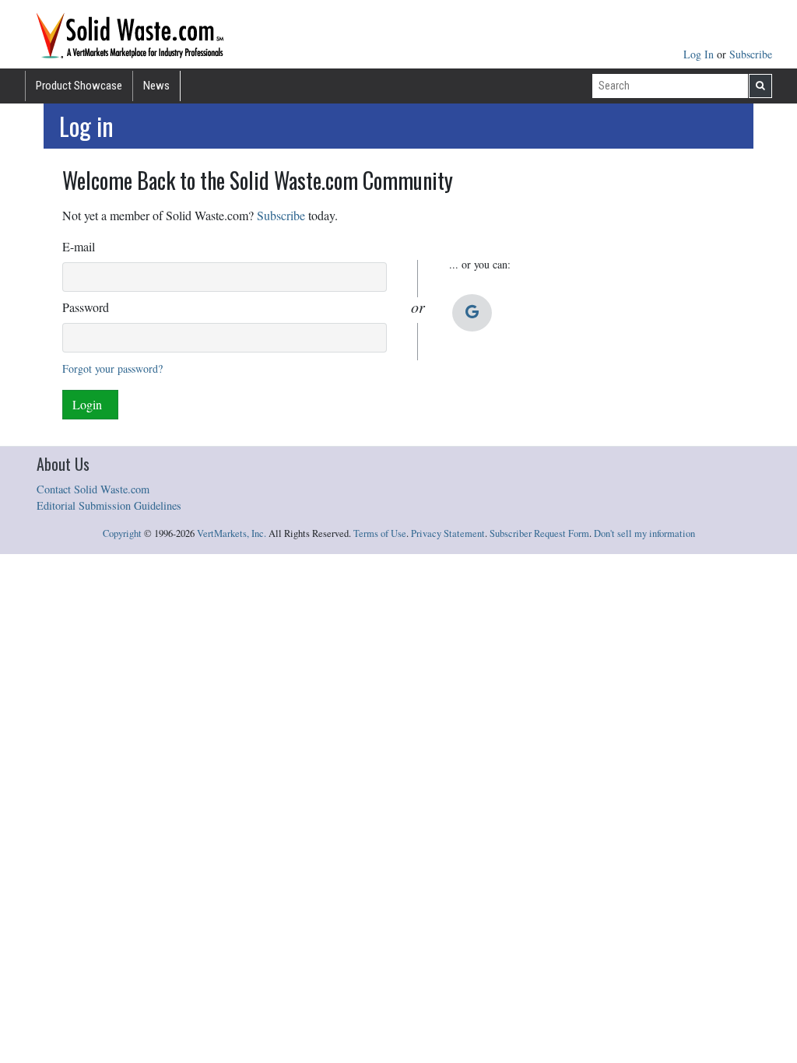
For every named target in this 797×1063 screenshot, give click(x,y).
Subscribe (750, 54)
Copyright (122, 533)
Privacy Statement (448, 533)
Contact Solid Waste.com (93, 489)
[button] (472, 313)
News (156, 86)
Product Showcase (79, 86)
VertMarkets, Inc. (231, 533)
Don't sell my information (644, 533)
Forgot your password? (112, 368)
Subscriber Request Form (539, 533)
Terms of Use (379, 533)
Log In (700, 54)
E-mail (78, 246)
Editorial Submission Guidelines (109, 505)
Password (85, 307)
